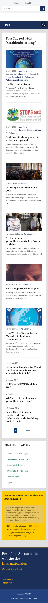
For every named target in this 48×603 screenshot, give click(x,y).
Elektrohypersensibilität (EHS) (23, 288)
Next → (29, 430)
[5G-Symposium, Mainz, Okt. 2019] (24, 171)
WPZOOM (33, 598)
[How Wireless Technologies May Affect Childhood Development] (24, 317)
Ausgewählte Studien (16, 465)
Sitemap (17, 3)
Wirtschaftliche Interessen (17, 471)
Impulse (10, 482)
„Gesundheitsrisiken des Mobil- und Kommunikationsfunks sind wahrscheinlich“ (24, 370)
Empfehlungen (13, 477)
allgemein (22, 74)
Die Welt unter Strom (18, 84)
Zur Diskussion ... (21, 80)
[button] (6, 25)
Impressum (7, 583)
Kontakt (28, 3)
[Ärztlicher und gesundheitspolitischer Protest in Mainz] (24, 222)
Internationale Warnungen (17, 454)
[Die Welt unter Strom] (24, 59)
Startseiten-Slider (34, 130)
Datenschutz (7, 579)
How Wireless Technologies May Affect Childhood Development (21, 336)
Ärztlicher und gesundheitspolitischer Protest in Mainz (23, 241)
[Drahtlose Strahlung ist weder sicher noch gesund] (24, 115)
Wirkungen (10, 80)
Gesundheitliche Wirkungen (18, 459)
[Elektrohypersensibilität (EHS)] (24, 272)
